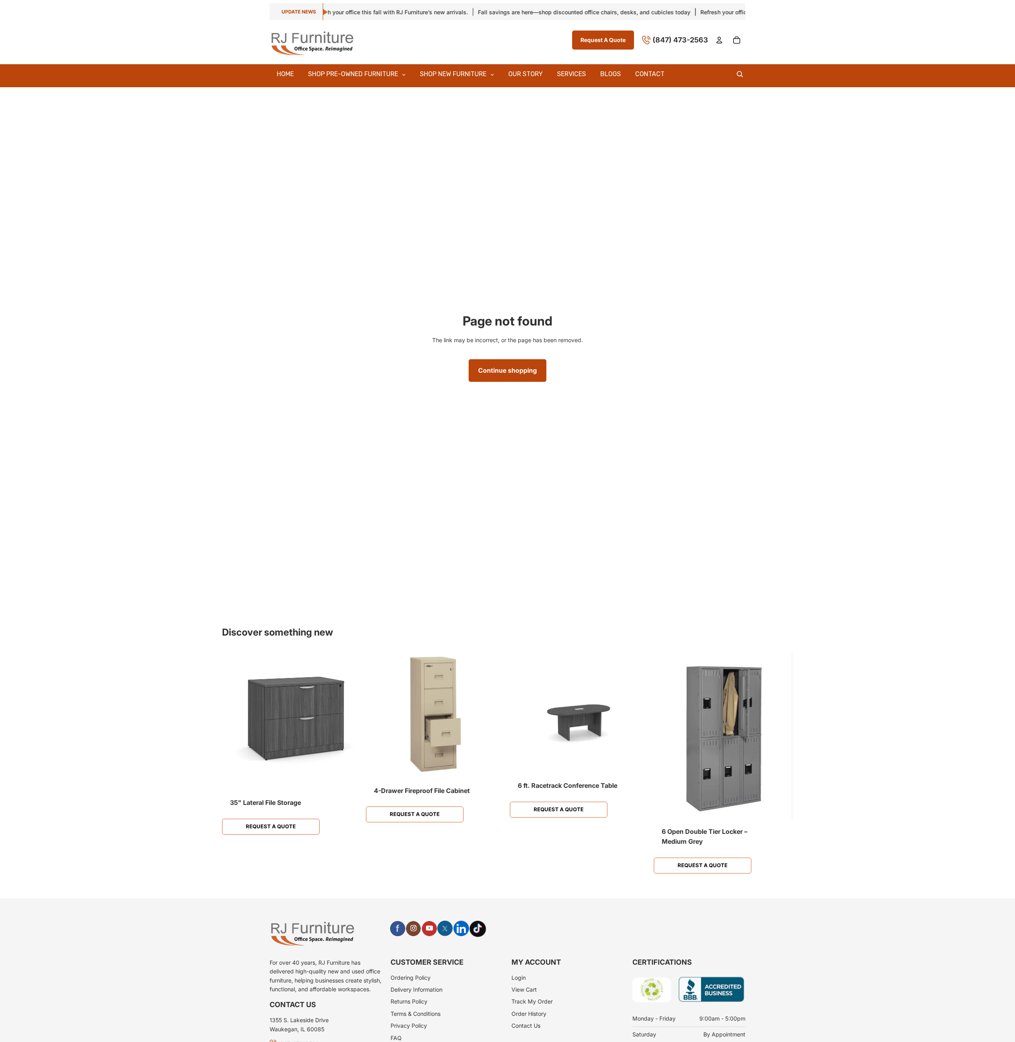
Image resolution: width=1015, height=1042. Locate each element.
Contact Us (525, 1025)
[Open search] (740, 74)
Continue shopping (507, 370)
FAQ (396, 1037)
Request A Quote (603, 39)
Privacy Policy (409, 1025)
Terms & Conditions (415, 1013)
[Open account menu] (719, 40)
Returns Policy (409, 1001)
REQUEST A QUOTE (271, 826)
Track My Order (532, 1001)
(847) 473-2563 (680, 39)
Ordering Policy (411, 977)
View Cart (524, 989)
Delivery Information (416, 989)
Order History (528, 1013)
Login (518, 977)
